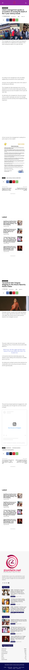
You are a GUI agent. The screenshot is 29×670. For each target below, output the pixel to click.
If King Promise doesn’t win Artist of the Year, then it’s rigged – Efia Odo (21, 189)
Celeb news (13, 596)
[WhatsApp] (17, 20)
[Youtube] (9, 583)
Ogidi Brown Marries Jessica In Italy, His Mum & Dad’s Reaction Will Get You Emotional (9, 231)
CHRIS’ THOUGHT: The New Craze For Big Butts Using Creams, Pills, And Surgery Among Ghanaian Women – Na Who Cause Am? (18, 608)
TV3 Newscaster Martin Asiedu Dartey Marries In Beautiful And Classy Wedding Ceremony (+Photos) (18, 600)
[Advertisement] (14, 61)
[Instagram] (5, 583)
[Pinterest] (13, 20)
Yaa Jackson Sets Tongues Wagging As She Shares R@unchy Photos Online (7, 189)
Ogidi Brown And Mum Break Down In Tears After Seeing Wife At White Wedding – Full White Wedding (10, 223)
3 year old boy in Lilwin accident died (13, 177)
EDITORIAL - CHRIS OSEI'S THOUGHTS (17, 612)
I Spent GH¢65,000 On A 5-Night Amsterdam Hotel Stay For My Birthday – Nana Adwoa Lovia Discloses (9, 248)
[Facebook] (7, 20)
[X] (10, 20)
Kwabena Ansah (6, 16)
